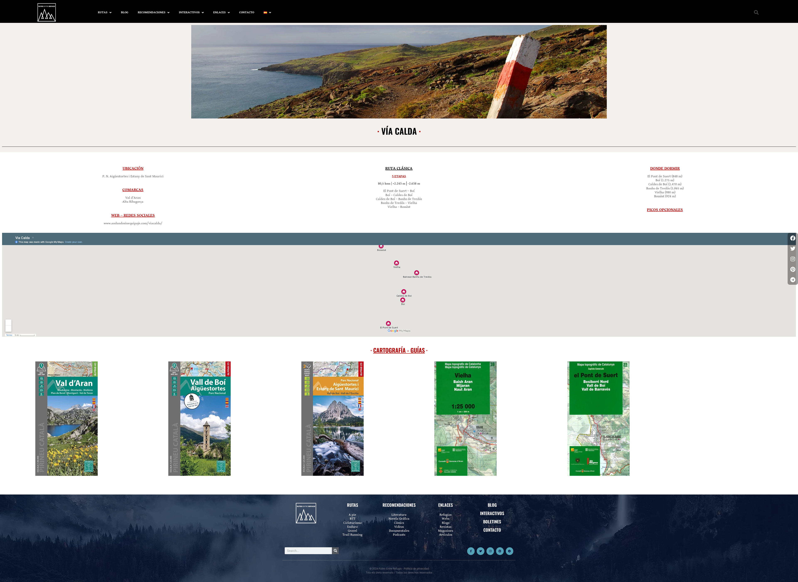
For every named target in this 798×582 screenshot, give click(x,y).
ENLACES (219, 12)
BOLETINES (492, 521)
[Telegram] (509, 551)
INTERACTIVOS (189, 12)
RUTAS (102, 12)
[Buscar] (335, 550)
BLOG (124, 12)
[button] (756, 12)
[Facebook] (793, 238)
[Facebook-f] (471, 551)
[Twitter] (480, 551)
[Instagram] (490, 551)
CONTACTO (246, 12)
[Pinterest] (500, 551)
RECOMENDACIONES (151, 12)
